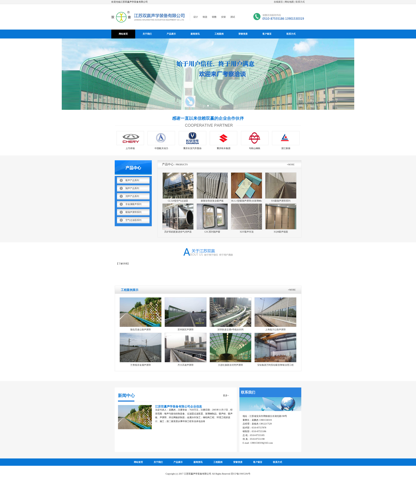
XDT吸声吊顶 (247, 232)
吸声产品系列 (132, 180)
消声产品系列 (132, 196)
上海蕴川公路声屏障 (275, 329)
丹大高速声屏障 (186, 365)
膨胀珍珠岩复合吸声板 (212, 201)
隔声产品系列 (132, 188)
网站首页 (123, 34)
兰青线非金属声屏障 (140, 365)
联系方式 (300, 2)
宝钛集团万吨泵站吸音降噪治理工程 (275, 365)
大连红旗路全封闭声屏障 (230, 365)
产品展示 (171, 34)
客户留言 (267, 34)
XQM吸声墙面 (281, 232)
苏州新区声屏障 (186, 329)
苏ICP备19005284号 (240, 474)
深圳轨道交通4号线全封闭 (230, 329)
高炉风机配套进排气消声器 (178, 232)
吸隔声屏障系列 (133, 212)
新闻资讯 (195, 34)
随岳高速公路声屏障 (140, 329)
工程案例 (219, 34)
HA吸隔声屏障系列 (280, 201)
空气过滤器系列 (133, 220)
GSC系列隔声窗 (212, 232)
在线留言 (278, 2)
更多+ (226, 395)
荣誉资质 (243, 34)
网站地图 (289, 2)
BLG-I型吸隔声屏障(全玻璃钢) (246, 201)
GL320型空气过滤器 (178, 201)
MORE (291, 164)
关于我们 (147, 34)
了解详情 (122, 263)
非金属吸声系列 (133, 204)
